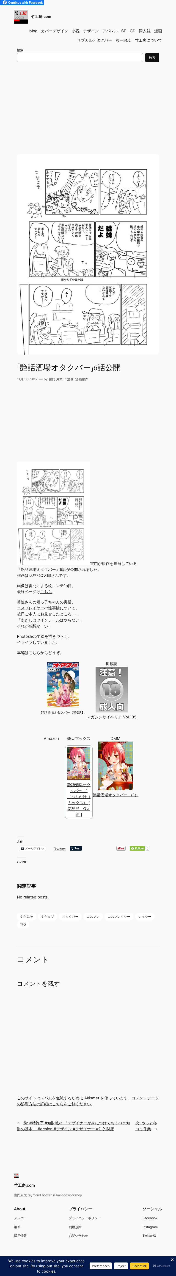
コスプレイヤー (30, 608)
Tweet (60, 848)
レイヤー (144, 916)
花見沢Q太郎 (40, 575)
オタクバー (70, 916)
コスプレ (93, 916)
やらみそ (26, 916)
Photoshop (27, 636)
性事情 (54, 608)
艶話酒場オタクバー (38, 569)
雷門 (94, 563)
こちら (46, 591)
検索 (20, 50)
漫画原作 (81, 379)
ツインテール (48, 620)
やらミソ (47, 916)
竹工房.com (41, 16)
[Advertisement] (88, 103)
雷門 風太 (56, 379)
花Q (23, 924)
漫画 (70, 379)
